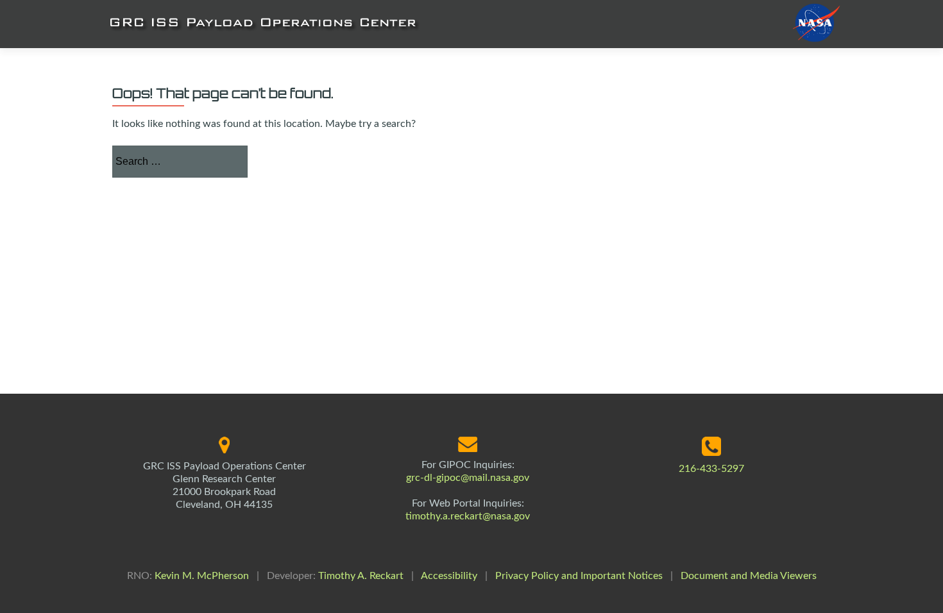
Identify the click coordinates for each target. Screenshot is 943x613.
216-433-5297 (711, 469)
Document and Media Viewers (749, 576)
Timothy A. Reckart (361, 576)
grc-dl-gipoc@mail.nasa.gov (467, 478)
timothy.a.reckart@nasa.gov (467, 516)
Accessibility (449, 576)
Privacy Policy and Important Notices (579, 576)
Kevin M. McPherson (202, 576)
